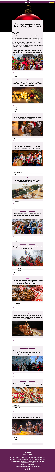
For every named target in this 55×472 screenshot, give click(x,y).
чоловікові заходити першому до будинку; (27, 204)
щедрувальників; (28, 72)
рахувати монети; (27, 206)
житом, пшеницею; (19, 341)
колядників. (28, 77)
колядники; (21, 376)
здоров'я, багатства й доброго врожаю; (28, 239)
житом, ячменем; (19, 343)
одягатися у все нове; (27, 202)
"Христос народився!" (17, 268)
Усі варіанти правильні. (18, 275)
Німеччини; (27, 110)
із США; (27, 105)
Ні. (27, 141)
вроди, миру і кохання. (28, 241)
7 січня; (20, 440)
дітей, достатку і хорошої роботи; (28, 237)
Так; (27, 139)
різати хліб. (27, 208)
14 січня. (20, 442)
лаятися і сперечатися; (27, 406)
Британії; (27, 107)
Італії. (27, 112)
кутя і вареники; (28, 304)
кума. (28, 175)
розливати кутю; (27, 410)
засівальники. (21, 378)
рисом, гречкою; (19, 339)
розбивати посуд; (27, 408)
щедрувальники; (21, 374)
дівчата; (28, 168)
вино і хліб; (28, 308)
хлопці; (28, 170)
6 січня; (20, 438)
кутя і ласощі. (28, 310)
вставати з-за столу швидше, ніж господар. (27, 412)
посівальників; (28, 74)
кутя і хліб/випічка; (28, 306)
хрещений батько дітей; (28, 173)
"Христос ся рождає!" (17, 273)
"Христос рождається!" (18, 271)
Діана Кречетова (25, 29)
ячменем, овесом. (19, 345)
